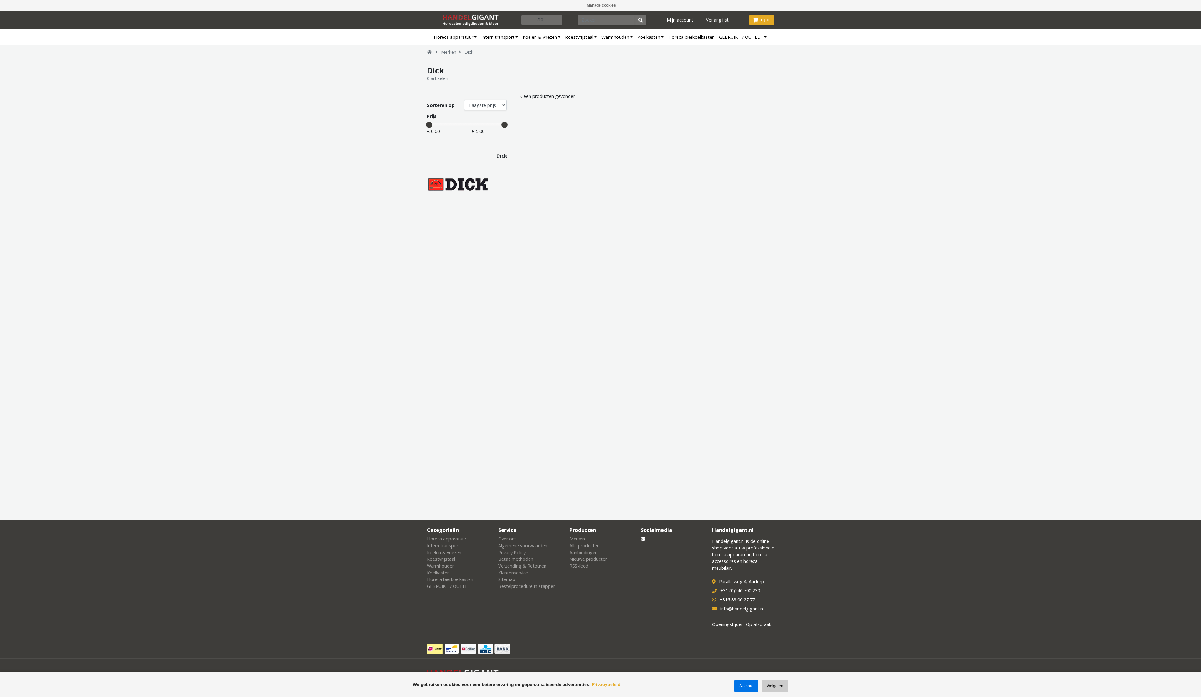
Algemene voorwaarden (522, 546)
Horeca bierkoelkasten (691, 37)
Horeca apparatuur (453, 37)
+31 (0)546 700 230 (740, 591)
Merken (448, 52)
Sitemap (506, 579)
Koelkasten (648, 37)
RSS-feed (579, 566)
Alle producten (585, 546)
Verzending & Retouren (522, 566)
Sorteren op (440, 105)
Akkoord (746, 686)
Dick (468, 52)
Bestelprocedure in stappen (527, 586)
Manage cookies (601, 5)
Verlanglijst (717, 20)
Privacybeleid (606, 684)
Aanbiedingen (584, 552)
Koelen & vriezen (540, 37)
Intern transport (497, 37)
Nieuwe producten (589, 559)
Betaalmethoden (515, 559)
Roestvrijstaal (579, 37)
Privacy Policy (512, 552)
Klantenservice (513, 573)
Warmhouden (615, 37)
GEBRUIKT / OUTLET (741, 37)
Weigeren (775, 686)
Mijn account (680, 20)
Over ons (507, 539)
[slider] (429, 125)
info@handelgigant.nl (742, 609)
